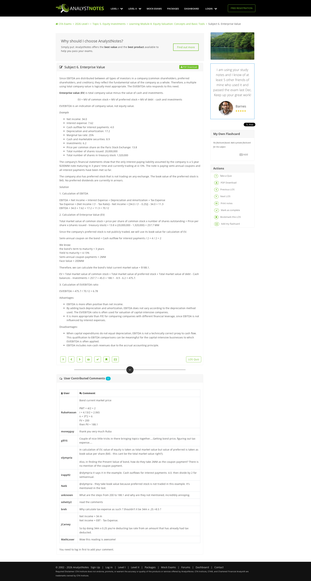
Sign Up (95, 567)
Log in (109, 567)
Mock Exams (154, 8)
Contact (219, 567)
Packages (173, 8)
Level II (132, 8)
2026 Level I (82, 24)
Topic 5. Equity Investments (109, 24)
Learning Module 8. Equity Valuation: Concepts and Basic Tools (167, 24)
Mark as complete (230, 210)
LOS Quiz (193, 359)
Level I (115, 8)
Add (245, 154)
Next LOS (225, 196)
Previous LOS (227, 189)
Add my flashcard (230, 223)
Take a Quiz (225, 175)
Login (209, 8)
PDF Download (189, 67)
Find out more (186, 47)
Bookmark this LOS (230, 217)
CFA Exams (65, 24)
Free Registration (242, 8)
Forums (185, 567)
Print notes (226, 203)
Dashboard (191, 8)
